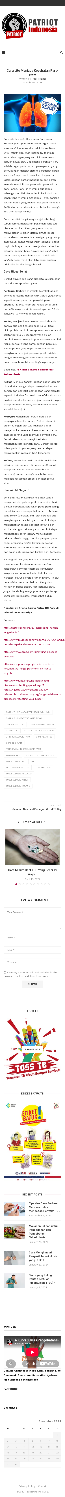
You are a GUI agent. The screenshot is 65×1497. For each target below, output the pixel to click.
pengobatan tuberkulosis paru (23, 749)
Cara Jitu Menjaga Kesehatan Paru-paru (28, 712)
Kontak (42, 1486)
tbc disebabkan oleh (17, 768)
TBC (33, 761)
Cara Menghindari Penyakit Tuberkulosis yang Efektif (43, 1256)
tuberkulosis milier (17, 780)
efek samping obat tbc (43, 724)
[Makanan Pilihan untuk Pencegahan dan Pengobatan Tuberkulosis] (14, 1231)
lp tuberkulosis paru (18, 737)
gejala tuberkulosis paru (39, 731)
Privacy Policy (27, 1486)
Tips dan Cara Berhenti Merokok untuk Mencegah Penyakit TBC (44, 1207)
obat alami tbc (44, 737)
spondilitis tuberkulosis (40, 755)
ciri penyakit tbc (15, 724)
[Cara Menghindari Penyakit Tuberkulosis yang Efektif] (14, 1258)
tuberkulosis (43, 768)
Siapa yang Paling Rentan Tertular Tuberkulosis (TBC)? (42, 1279)
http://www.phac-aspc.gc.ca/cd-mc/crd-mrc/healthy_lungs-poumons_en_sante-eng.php (29, 669)
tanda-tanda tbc (15, 761)
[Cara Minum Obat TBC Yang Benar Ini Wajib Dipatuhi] (32, 847)
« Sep (7, 1468)
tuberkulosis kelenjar (19, 774)
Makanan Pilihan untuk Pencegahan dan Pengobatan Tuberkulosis (43, 1231)
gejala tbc (12, 731)
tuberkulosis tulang (18, 786)
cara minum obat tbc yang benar (24, 718)
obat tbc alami (14, 743)
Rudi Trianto (39, 78)
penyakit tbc (13, 755)
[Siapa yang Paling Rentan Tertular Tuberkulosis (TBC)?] (14, 1280)
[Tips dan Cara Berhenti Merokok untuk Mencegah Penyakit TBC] (14, 1209)
